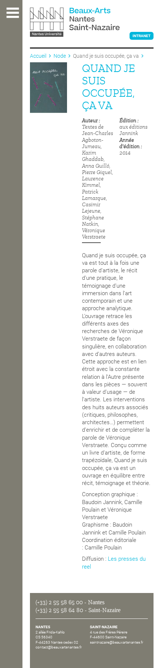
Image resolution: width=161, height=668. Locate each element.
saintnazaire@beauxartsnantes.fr (116, 642)
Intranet (142, 36)
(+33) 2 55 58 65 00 (59, 602)
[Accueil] (92, 23)
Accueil (38, 56)
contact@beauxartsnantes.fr (59, 647)
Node (60, 56)
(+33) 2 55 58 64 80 (59, 610)
